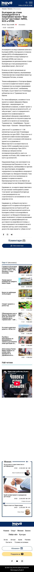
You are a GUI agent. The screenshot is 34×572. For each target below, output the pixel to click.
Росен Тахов (20, 512)
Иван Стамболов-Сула (18, 472)
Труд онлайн (10, 24)
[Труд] (17, 524)
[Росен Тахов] (27, 512)
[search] (26, 2)
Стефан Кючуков (25, 501)
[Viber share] (7, 234)
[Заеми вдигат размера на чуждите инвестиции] (25, 281)
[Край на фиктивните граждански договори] (17, 485)
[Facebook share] (3, 234)
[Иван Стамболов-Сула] (27, 473)
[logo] (6, 3)
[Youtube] (17, 561)
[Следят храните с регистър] (25, 305)
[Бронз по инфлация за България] (25, 293)
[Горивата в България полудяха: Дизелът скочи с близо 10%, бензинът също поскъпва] (25, 269)
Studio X (21, 570)
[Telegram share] (11, 234)
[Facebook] (12, 561)
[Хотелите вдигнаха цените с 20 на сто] (25, 328)
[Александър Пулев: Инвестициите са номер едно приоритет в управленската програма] (25, 352)
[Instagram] (22, 561)
